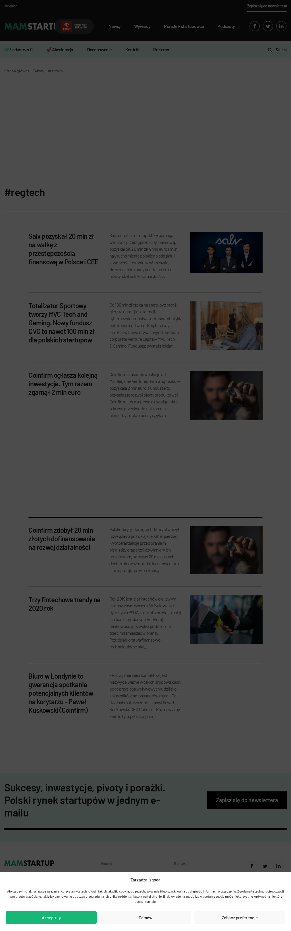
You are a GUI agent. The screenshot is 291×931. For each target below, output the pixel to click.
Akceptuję (51, 917)
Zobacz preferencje (240, 917)
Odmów (145, 917)
